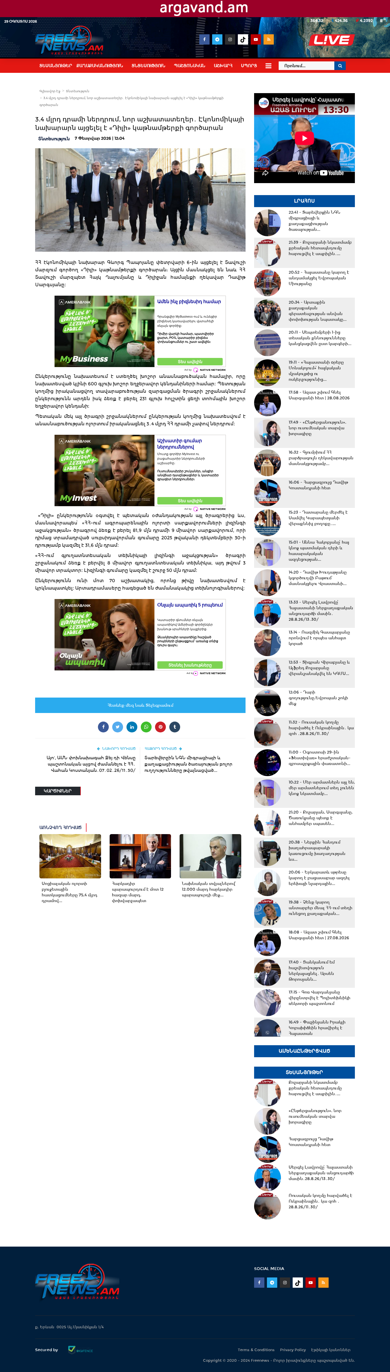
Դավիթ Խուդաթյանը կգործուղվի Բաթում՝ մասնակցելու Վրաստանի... (318, 578)
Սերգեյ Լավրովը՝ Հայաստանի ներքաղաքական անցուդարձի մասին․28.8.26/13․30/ (321, 611)
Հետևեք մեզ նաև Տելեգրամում (140, 705)
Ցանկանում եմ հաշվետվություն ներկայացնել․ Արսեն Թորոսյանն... (312, 971)
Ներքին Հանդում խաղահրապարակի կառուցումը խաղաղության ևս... (317, 851)
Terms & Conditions (256, 1349)
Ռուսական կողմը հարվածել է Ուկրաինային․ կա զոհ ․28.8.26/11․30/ (321, 728)
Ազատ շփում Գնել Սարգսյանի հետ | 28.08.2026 (319, 395)
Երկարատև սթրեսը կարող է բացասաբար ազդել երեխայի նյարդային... (319, 878)
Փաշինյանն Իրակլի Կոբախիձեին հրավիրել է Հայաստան (317, 1028)
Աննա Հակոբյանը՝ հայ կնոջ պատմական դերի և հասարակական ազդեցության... (319, 551)
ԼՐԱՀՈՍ (304, 201)
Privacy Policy (293, 1349)
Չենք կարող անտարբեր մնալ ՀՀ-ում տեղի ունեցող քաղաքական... (320, 908)
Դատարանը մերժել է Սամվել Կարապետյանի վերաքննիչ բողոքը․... (318, 518)
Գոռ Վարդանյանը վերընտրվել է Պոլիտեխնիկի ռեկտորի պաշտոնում (319, 998)
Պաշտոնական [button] (189, 65)
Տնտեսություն (77, 91)
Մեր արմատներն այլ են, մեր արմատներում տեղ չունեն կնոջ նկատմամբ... (322, 788)
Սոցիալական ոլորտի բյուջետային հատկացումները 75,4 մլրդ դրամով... (69, 892)
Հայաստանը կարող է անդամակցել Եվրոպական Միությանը (319, 278)
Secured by (47, 1349)
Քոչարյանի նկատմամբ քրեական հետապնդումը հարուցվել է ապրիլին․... (320, 248)
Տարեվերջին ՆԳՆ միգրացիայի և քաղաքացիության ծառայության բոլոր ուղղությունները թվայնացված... (188, 764)
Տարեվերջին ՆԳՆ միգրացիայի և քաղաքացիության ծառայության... (314, 221)
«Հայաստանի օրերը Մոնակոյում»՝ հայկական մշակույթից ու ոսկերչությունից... (316, 371)
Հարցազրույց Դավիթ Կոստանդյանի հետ (318, 485)
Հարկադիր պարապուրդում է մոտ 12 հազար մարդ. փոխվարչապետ (138, 892)
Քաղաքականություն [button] (100, 65)
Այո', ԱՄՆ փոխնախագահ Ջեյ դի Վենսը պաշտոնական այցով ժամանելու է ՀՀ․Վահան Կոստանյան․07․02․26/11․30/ (91, 764)
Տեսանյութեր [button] (55, 65)
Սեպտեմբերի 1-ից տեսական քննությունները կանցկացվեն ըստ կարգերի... (320, 338)
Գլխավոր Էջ (49, 91)
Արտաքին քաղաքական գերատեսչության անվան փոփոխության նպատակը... (318, 311)
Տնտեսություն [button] (148, 65)
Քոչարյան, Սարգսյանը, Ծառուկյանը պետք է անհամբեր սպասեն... (321, 818)
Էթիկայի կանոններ (331, 1349)
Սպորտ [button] (249, 65)
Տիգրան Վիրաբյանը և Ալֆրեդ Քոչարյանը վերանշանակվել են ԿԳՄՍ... (319, 668)
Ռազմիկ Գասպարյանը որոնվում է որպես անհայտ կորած (319, 638)
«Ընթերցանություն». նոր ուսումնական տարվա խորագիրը (317, 428)
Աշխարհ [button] (223, 65)
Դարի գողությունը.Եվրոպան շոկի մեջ (318, 698)
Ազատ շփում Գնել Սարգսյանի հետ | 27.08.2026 (319, 935)
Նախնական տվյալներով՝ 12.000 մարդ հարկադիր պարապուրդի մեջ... (209, 889)
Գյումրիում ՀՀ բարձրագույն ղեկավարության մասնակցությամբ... (321, 458)
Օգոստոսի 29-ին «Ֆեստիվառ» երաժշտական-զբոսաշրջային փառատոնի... (320, 758)
